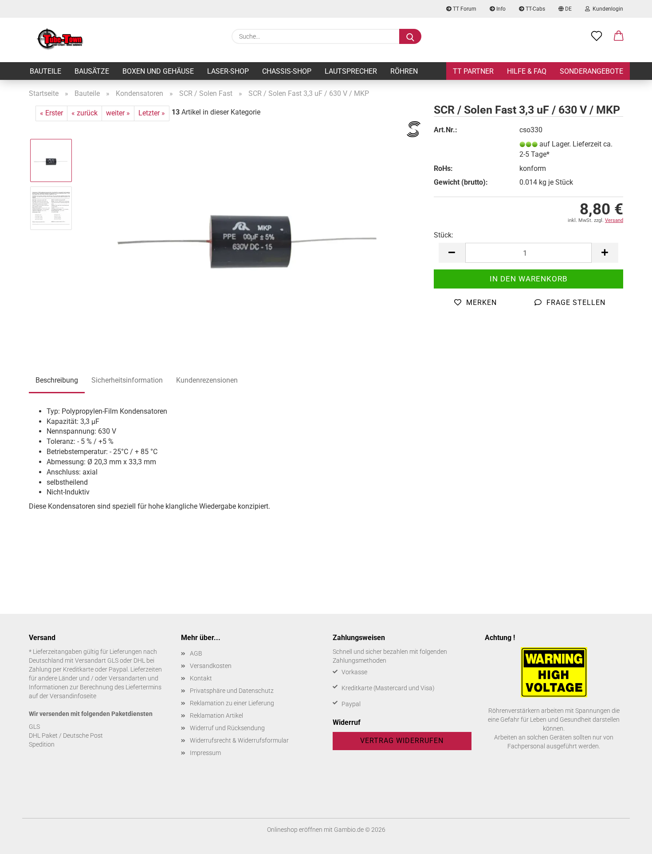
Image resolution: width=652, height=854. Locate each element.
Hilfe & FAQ (526, 71)
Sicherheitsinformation (127, 380)
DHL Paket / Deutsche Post (66, 735)
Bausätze (92, 71)
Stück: (443, 235)
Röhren (404, 71)
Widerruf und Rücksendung (227, 727)
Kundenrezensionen (207, 380)
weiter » (118, 113)
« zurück (84, 113)
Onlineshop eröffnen (294, 829)
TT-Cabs (534, 9)
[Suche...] (410, 36)
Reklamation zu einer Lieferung (232, 703)
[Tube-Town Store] (60, 40)
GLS (34, 726)
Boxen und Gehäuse (158, 71)
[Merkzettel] (596, 36)
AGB (196, 653)
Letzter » (151, 113)
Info (500, 9)
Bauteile (45, 71)
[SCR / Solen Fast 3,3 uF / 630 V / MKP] (250, 231)
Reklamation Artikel (216, 715)
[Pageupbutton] (627, 840)
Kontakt (201, 678)
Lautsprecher (351, 71)
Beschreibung (56, 380)
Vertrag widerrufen (402, 740)
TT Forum (464, 9)
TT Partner (473, 71)
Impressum (205, 752)
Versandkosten (211, 665)
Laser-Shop (228, 71)
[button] (619, 36)
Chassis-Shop (286, 71)
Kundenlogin (606, 9)
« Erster (51, 113)
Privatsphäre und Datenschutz (232, 690)
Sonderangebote (591, 71)
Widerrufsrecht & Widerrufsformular (239, 740)
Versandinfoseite (73, 696)
